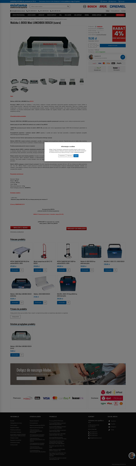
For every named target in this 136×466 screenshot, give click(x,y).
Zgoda (76, 155)
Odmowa (69, 155)
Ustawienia (62, 155)
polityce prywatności (79, 152)
